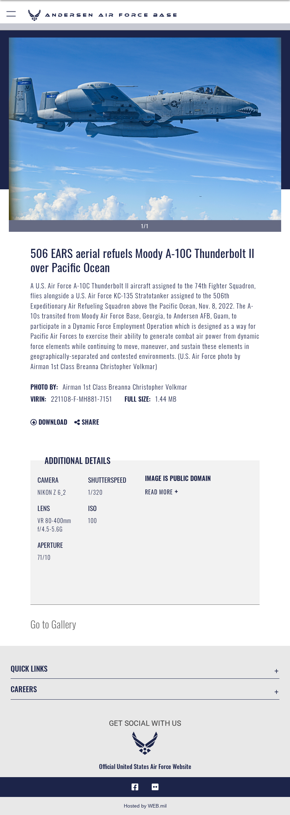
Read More (160, 492)
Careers (24, 688)
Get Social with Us (145, 723)
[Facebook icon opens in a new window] (135, 787)
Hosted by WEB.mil (145, 806)
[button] (11, 15)
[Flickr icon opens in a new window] (155, 787)
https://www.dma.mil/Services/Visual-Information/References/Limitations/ (188, 581)
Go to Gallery (53, 623)
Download (52, 421)
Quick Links (29, 668)
